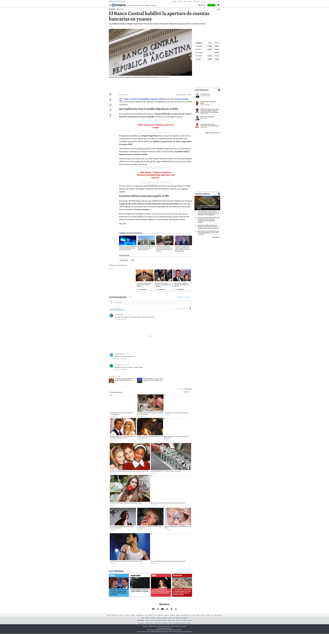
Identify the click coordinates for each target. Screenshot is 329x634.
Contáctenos (157, 623)
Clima (146, 615)
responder (117, 319)
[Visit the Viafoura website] (188, 389)
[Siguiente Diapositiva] (191, 282)
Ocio (156, 615)
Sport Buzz (179, 620)
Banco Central (124, 260)
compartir (181, 319)
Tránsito (188, 623)
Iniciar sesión (180, 297)
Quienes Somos (149, 623)
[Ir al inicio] (119, 5)
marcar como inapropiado (188, 320)
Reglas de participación (179, 623)
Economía (126, 615)
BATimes (178, 617)
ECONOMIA (112, 9)
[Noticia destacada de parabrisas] (182, 576)
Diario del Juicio (218, 615)
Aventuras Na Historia (160, 620)
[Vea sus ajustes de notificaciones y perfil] (218, 5)
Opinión (147, 5)
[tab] (117, 308)
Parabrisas (164, 617)
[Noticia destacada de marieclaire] (140, 576)
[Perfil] (119, 571)
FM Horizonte (184, 617)
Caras (184, 1)
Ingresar (203, 5)
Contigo (151, 620)
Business (174, 1)
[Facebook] (153, 609)
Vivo (212, 615)
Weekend (153, 617)
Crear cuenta (187, 297)
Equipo (170, 623)
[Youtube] (163, 609)
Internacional (139, 615)
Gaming (208, 615)
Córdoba (160, 615)
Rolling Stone (171, 620)
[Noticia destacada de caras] (161, 576)
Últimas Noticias (132, 5)
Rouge (170, 617)
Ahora (108, 615)
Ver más (215, 237)
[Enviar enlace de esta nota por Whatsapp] (110, 104)
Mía (174, 617)
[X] (158, 609)
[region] (150, 343)
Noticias (180, 1)
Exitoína (190, 1)
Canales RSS (141, 623)
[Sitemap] (176, 609)
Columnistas (201, 90)
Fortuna (158, 617)
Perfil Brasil (196, 1)
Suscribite (211, 5)
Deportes (151, 615)
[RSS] (171, 609)
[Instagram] (167, 609)
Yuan (132, 260)
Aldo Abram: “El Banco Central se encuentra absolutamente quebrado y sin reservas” (155, 175)
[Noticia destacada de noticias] (119, 576)
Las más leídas (202, 194)
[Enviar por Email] (110, 109)
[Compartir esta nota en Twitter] (110, 99)
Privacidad (164, 623)
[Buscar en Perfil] (218, 1)
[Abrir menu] (110, 5)
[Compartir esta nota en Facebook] (110, 94)
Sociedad (153, 5)
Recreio (185, 620)
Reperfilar (166, 615)
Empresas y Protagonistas (183, 615)
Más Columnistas (211, 133)
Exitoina (202, 615)
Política (141, 5)
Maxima (190, 620)
